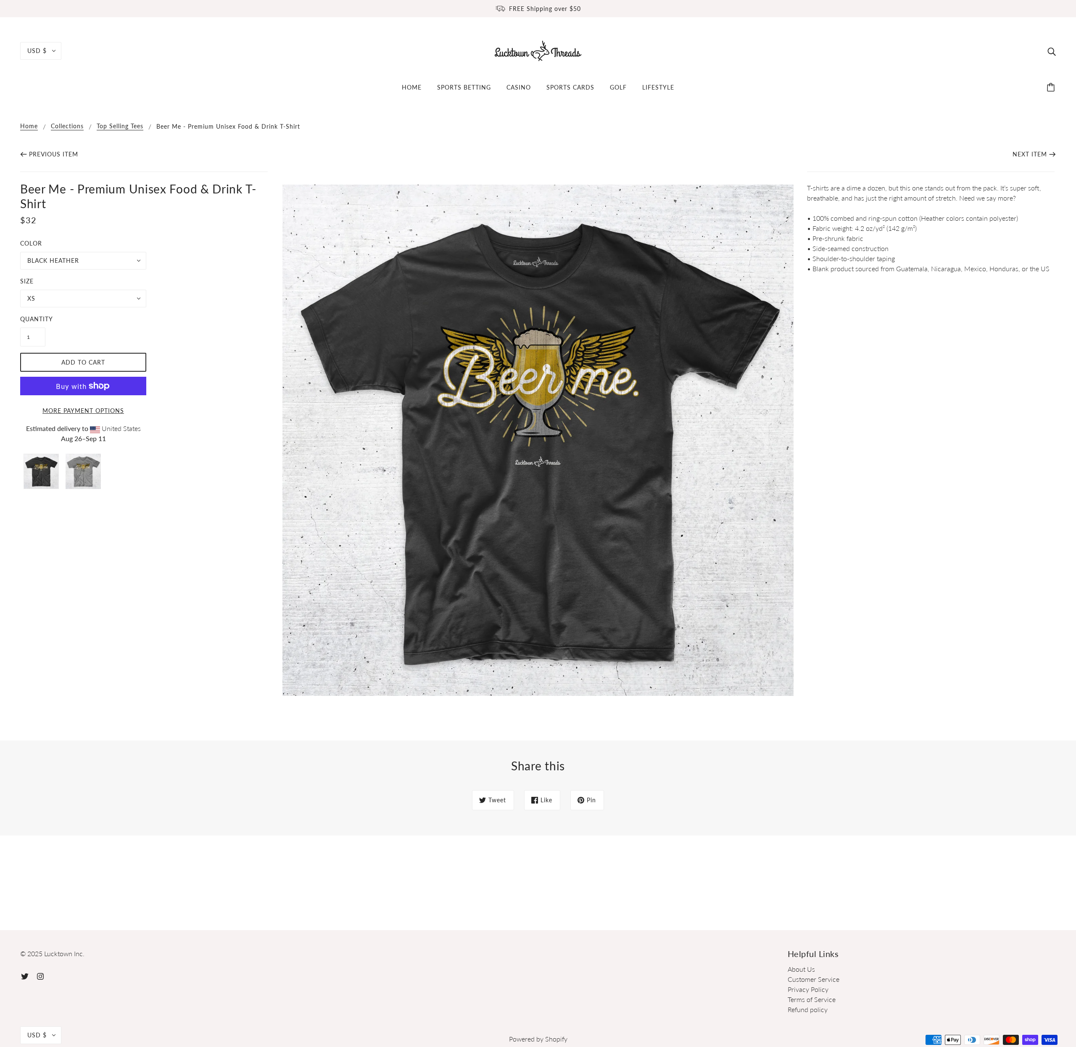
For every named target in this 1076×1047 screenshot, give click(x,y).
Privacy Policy (808, 989)
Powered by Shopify (538, 1039)
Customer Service (813, 979)
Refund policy (808, 1009)
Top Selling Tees (120, 126)
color (31, 243)
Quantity (32, 319)
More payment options (83, 410)
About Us (801, 969)
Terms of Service (812, 999)
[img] (1051, 50)
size (27, 281)
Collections (67, 126)
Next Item (1030, 154)
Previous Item (53, 154)
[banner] (538, 50)
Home (29, 126)
